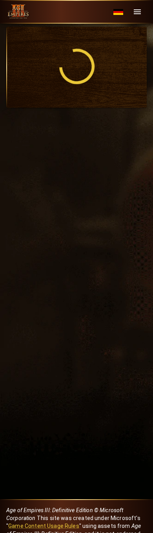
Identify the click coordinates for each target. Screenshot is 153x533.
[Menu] (137, 11)
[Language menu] (118, 12)
